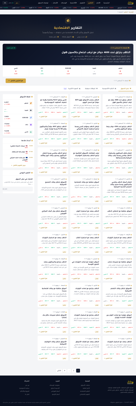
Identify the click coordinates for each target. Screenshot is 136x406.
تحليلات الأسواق (85, 385)
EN (5, 3)
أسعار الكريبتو (56, 394)
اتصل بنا (27, 394)
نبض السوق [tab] (125, 88)
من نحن (27, 385)
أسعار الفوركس (55, 391)
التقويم (82, 2)
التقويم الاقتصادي (85, 394)
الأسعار (55, 2)
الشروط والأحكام (24, 391)
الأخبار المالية (86, 388)
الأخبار (98, 2)
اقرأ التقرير (109, 116)
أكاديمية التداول (55, 388)
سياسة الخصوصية (24, 388)
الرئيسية (106, 2)
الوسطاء (64, 2)
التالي (59, 370)
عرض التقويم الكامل (19, 165)
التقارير (90, 2)
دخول (17, 3)
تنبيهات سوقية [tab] (90, 88)
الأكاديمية (73, 2)
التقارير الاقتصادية (85, 391)
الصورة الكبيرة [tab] (71, 88)
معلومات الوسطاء (55, 385)
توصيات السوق (43, 2)
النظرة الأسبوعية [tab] (108, 88)
